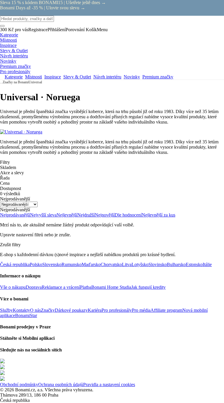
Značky (48, 310)
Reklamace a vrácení (61, 287)
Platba (85, 287)
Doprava (34, 287)
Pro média (141, 310)
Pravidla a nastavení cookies (109, 384)
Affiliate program (166, 310)
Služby (6, 310)
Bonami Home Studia (111, 287)
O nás (35, 310)
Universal (35, 82)
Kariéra (95, 310)
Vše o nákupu (13, 287)
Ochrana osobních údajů (60, 384)
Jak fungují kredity (148, 287)
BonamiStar (26, 315)
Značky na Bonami (16, 82)
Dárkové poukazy (71, 310)
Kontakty (21, 310)
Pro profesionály (117, 310)
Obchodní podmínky (19, 384)
